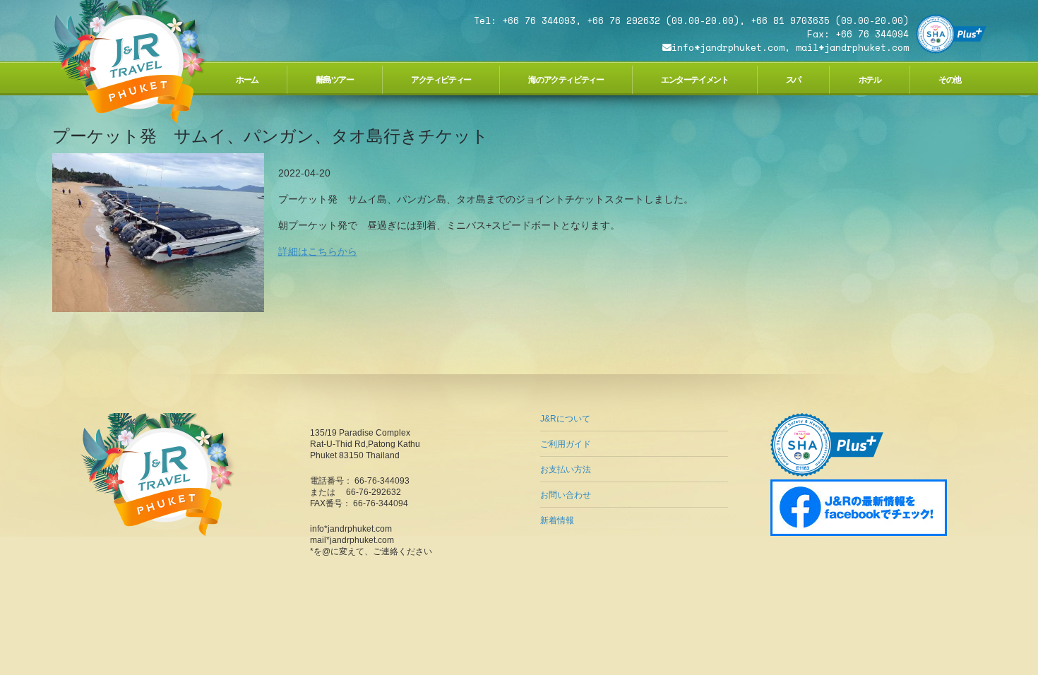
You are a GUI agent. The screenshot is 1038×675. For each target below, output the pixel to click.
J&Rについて (565, 419)
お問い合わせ (565, 495)
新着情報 (557, 520)
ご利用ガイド (565, 444)
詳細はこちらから (317, 251)
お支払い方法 (565, 469)
